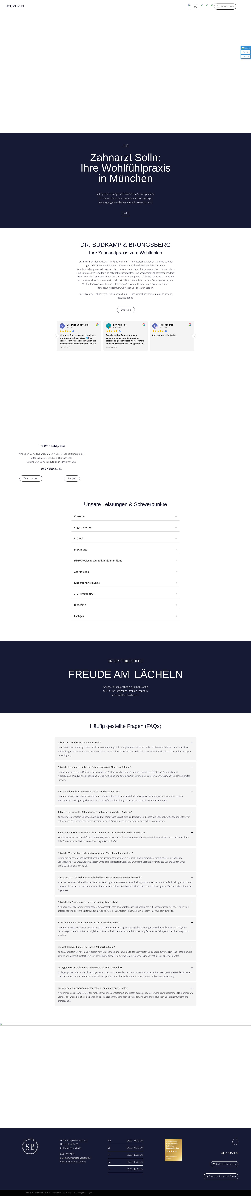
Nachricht (246, 56)
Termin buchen (227, 6)
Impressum (29, 1193)
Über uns (126, 310)
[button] (194, 336)
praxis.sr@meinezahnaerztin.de (75, 1158)
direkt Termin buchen (226, 1164)
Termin (245, 52)
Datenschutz (39, 1193)
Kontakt (72, 478)
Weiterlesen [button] (65, 347)
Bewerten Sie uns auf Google (222, 1176)
